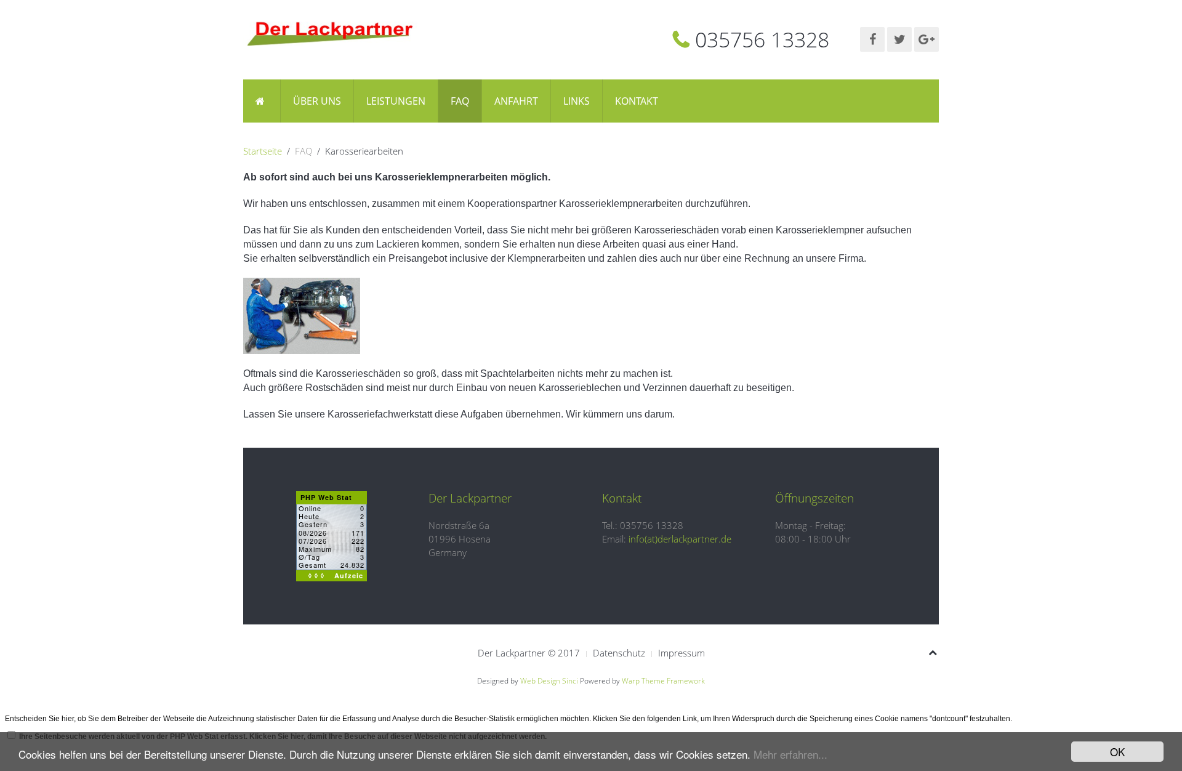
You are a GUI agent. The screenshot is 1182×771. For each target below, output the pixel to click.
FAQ (460, 101)
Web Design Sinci (549, 681)
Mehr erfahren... (790, 754)
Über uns (317, 101)
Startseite (262, 151)
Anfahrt (516, 101)
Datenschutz (619, 653)
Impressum (681, 653)
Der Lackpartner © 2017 (529, 653)
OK (1117, 751)
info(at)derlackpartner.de (680, 539)
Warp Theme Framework (663, 681)
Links (576, 101)
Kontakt (636, 101)
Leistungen (395, 101)
